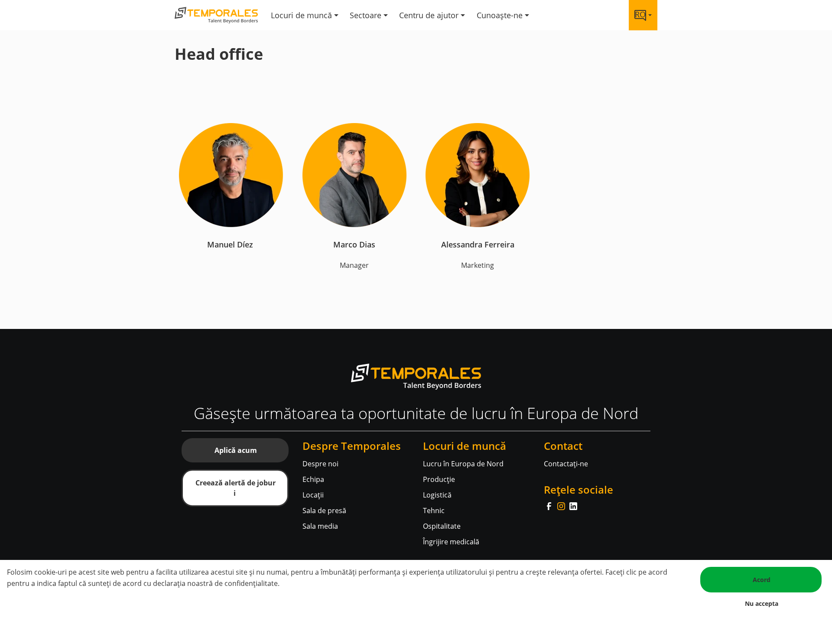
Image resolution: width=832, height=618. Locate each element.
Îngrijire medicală (451, 541)
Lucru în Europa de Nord (463, 463)
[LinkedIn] (573, 505)
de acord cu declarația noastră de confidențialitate (195, 583)
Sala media (320, 526)
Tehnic (434, 510)
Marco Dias (354, 244)
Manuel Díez (231, 244)
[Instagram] (562, 505)
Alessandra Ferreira (477, 244)
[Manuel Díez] (231, 174)
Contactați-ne (566, 463)
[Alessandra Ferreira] (478, 174)
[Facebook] (550, 505)
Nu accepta (761, 603)
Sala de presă (324, 510)
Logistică (437, 495)
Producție (439, 479)
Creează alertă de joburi (235, 488)
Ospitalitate (442, 526)
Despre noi (320, 463)
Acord (761, 580)
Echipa (313, 479)
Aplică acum (235, 450)
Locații (313, 495)
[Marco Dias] (354, 174)
